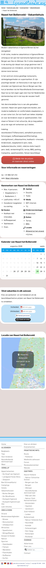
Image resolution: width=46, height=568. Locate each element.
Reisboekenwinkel (31, 465)
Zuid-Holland (29, 511)
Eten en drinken (30, 444)
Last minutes (6, 507)
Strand (4, 514)
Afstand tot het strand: (35, 231)
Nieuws (27, 468)
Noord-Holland (30, 475)
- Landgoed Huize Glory (10, 477)
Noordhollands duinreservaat (7, 460)
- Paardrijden (6, 552)
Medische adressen (32, 459)
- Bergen (27, 485)
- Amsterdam (29, 503)
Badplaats (5, 451)
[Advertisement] (23, 283)
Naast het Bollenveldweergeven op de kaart (23, 360)
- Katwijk (27, 525)
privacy (28, 563)
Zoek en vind (24, 319)
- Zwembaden (6, 544)
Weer (3, 464)
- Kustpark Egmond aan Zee (10, 503)
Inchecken (15, 307)
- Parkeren (28, 457)
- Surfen (4, 558)
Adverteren (28, 543)
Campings (5, 485)
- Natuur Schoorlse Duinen (31, 478)
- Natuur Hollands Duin (33, 520)
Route (26, 454)
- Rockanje (28, 536)
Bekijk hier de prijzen (23, 160)
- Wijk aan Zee (30, 496)
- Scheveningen (30, 528)
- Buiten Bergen (7, 493)
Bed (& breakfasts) (8, 482)
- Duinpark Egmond (9, 499)
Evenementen (29, 447)
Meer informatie (12, 178)
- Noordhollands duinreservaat (30, 492)
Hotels (4, 488)
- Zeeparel (5, 480)
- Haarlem (28, 506)
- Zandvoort (29, 509)
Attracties (5, 527)
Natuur (4, 539)
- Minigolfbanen (7, 533)
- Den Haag (28, 531)
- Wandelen (5, 550)
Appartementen (7, 471)
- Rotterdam (29, 534)
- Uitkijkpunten (7, 525)
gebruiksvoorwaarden (19, 563)
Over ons (27, 546)
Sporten (4, 541)
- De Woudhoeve (8, 496)
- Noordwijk (28, 523)
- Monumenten (7, 522)
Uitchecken (15, 311)
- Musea (4, 519)
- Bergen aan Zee (31, 482)
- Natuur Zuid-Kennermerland (30, 499)
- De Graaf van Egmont (10, 474)
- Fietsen (5, 547)
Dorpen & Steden (8, 536)
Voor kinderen (7, 457)
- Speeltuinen (6, 530)
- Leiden (27, 514)
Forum (26, 462)
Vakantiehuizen (7, 491)
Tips (3, 454)
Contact (27, 553)
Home (3, 444)
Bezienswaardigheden (10, 516)
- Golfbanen (6, 555)
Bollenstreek (29, 517)
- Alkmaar (28, 488)
